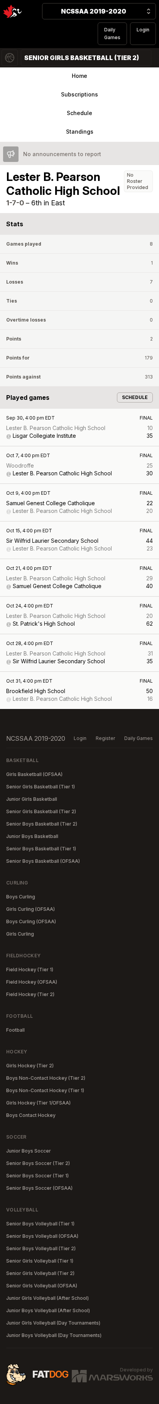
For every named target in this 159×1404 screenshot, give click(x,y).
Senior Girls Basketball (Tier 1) (40, 787)
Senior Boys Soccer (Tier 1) (37, 1176)
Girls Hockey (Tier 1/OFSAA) (38, 1103)
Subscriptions (79, 94)
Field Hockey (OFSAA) (31, 982)
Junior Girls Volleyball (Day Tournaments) (53, 1323)
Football (15, 1030)
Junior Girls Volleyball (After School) (47, 1298)
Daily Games (112, 33)
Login (143, 30)
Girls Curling (20, 934)
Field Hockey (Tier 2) (30, 994)
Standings (79, 131)
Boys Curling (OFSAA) (31, 921)
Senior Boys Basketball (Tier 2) (41, 824)
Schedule (79, 113)
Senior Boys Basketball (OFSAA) (43, 861)
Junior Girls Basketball (31, 799)
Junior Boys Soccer (28, 1151)
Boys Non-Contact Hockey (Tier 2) (45, 1078)
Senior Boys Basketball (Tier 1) (41, 849)
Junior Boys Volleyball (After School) (48, 1310)
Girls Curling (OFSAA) (30, 909)
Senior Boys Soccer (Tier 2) (38, 1163)
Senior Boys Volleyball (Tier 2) (41, 1248)
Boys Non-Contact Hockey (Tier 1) (45, 1090)
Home (79, 75)
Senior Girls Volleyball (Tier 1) (39, 1261)
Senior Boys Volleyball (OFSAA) (42, 1236)
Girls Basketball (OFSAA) (34, 774)
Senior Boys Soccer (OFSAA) (39, 1188)
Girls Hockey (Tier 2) (30, 1065)
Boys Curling (20, 897)
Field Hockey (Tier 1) (29, 969)
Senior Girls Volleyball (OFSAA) (41, 1286)
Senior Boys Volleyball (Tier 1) (40, 1224)
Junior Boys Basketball (32, 836)
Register (105, 738)
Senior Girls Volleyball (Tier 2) (40, 1273)
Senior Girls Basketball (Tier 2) (41, 811)
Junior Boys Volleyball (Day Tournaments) (53, 1335)
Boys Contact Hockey (31, 1115)
